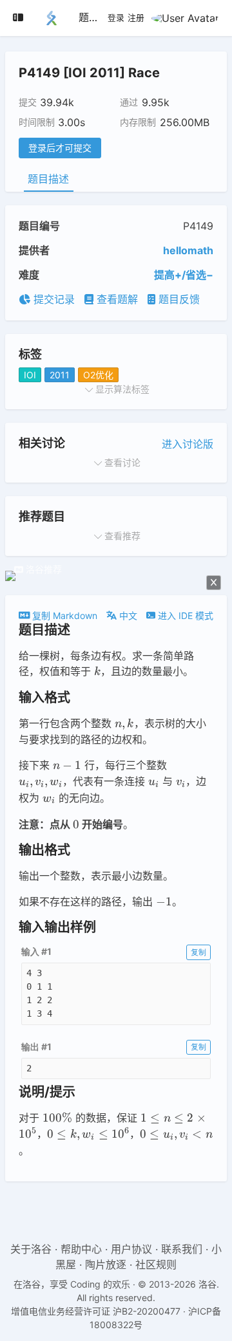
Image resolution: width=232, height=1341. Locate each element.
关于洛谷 (31, 1249)
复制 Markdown (63, 615)
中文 (127, 615)
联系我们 (181, 1249)
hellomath (188, 250)
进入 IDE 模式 (184, 615)
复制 (198, 952)
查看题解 (115, 299)
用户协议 (131, 1249)
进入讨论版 (187, 444)
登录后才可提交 (60, 147)
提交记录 (52, 299)
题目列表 (99, 17)
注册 (136, 18)
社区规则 (156, 1264)
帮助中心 (81, 1249)
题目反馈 (177, 299)
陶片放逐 (105, 1264)
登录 (116, 18)
